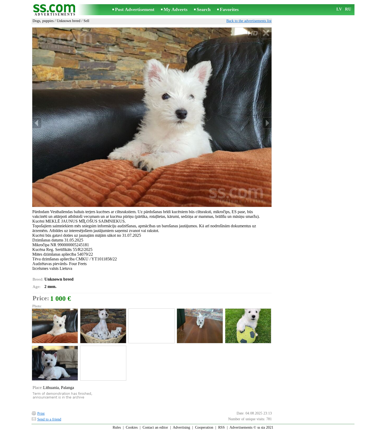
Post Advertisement (134, 9)
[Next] (267, 123)
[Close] (266, 33)
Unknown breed (68, 21)
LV (339, 9)
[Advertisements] (55, 10)
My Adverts (175, 9)
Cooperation (204, 427)
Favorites (229, 9)
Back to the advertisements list (249, 21)
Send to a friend (49, 419)
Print (41, 414)
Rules (117, 427)
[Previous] (37, 123)
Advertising (181, 427)
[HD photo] (152, 117)
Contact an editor (155, 427)
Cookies (132, 427)
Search (204, 9)
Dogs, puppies (43, 21)
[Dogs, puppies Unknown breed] (54, 325)
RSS (221, 427)
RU (348, 9)
